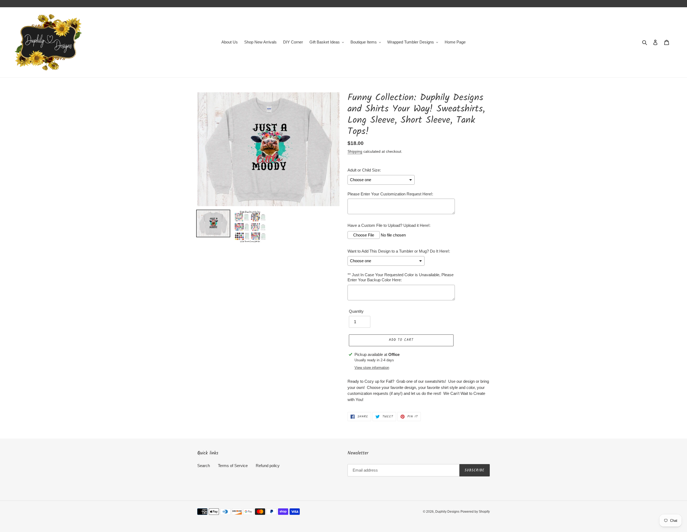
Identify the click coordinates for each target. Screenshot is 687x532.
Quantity (356, 311)
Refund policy (268, 465)
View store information (372, 368)
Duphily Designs (447, 511)
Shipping (355, 151)
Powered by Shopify (475, 511)
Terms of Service (233, 465)
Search (203, 465)
